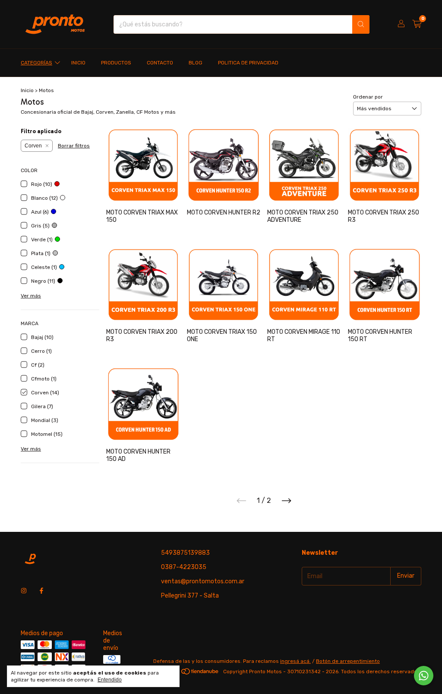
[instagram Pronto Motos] (24, 591)
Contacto (160, 63)
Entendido (110, 680)
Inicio (78, 63)
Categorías (36, 63)
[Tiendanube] (186, 674)
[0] (416, 24)
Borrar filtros (74, 146)
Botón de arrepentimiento (348, 661)
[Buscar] (360, 24)
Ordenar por (368, 97)
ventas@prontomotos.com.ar (202, 581)
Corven (33, 146)
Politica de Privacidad (248, 63)
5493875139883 (185, 552)
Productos (116, 63)
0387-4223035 (183, 567)
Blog (195, 63)
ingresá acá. (295, 661)
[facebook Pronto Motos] (41, 591)
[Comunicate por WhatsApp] (423, 675)
